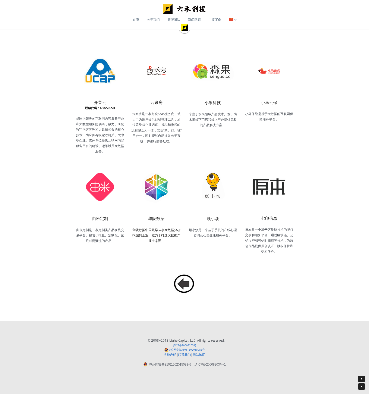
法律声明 (170, 355)
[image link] (184, 9)
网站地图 (199, 355)
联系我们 (184, 355)
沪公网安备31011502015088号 (186, 349)
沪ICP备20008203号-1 (210, 364)
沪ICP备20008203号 (184, 345)
